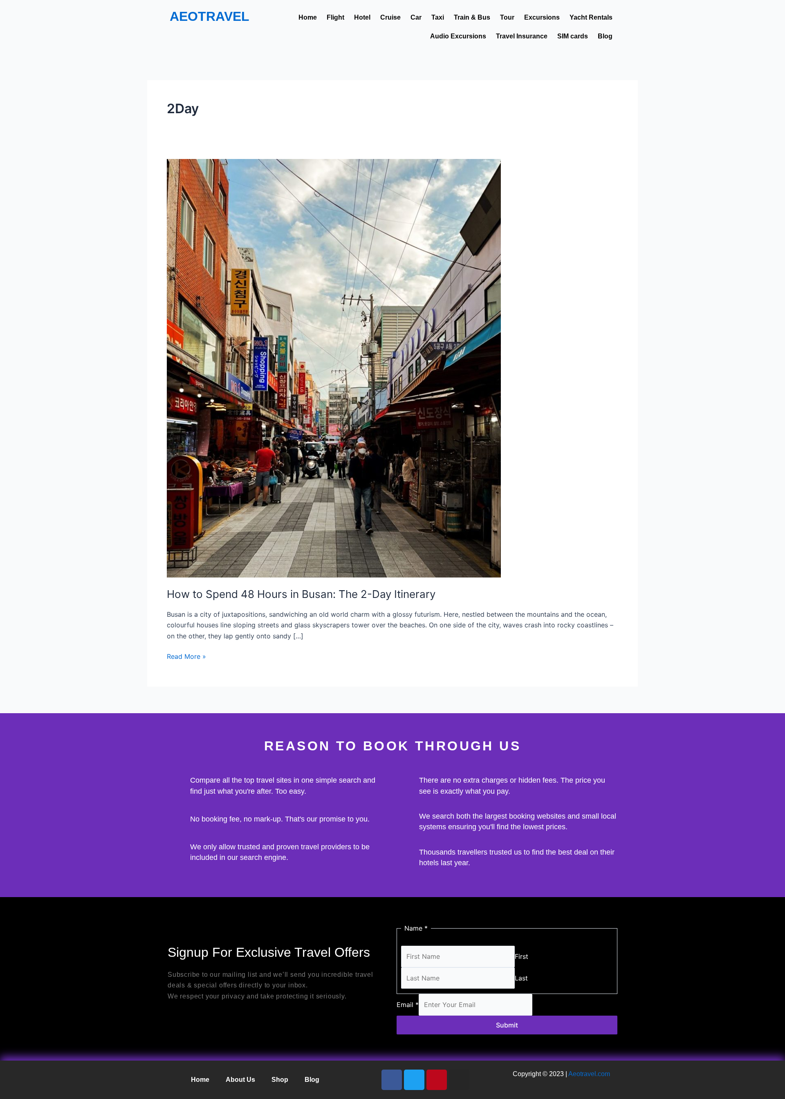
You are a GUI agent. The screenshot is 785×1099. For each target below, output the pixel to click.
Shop (279, 1079)
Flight (335, 17)
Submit (507, 1025)
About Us (240, 1079)
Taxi (437, 17)
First (521, 956)
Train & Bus (472, 17)
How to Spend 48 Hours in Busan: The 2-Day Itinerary (301, 594)
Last (521, 978)
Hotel (362, 17)
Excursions (542, 17)
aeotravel (209, 16)
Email (408, 1005)
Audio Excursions (458, 36)
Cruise (390, 17)
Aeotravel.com (589, 1073)
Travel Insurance (521, 36)
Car (416, 17)
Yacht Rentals (591, 17)
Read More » (186, 655)
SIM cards (572, 36)
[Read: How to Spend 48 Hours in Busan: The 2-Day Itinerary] (334, 367)
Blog (605, 36)
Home (307, 17)
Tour (507, 17)
